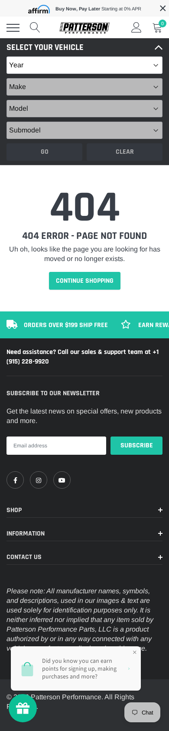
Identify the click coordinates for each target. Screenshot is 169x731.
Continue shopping (85, 280)
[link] (15, 480)
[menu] (13, 27)
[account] (136, 27)
